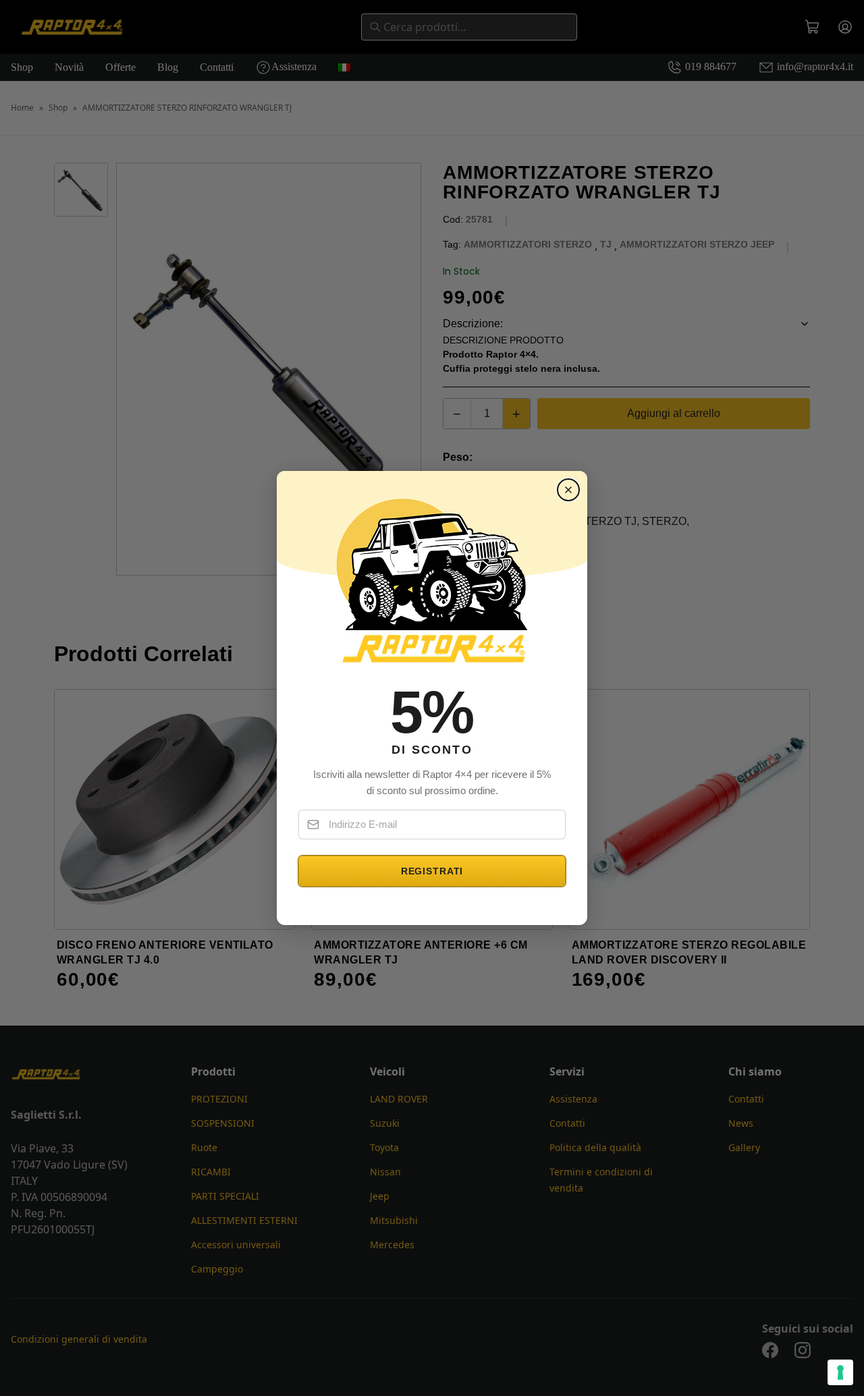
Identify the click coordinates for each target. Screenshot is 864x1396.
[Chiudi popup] (568, 490)
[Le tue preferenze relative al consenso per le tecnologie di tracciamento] (840, 1372)
